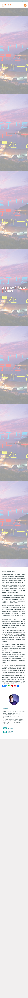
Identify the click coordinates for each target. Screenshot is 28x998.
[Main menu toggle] (25, 5)
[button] (5, 282)
